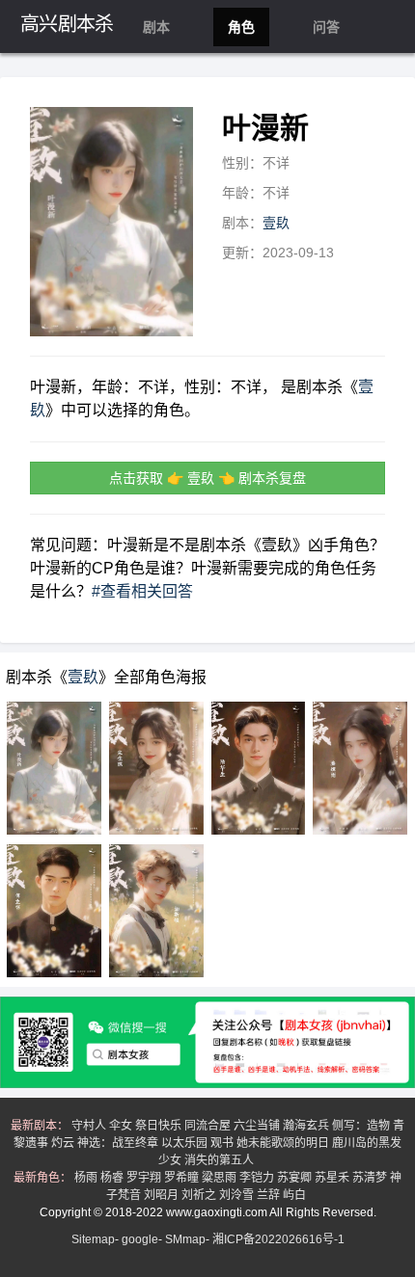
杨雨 (87, 1177)
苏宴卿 (296, 1177)
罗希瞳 (183, 1177)
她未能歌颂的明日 (284, 1143)
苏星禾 (333, 1177)
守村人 (90, 1125)
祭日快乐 (159, 1125)
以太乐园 (185, 1143)
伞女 (122, 1125)
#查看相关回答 (142, 591)
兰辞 (270, 1195)
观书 (223, 1143)
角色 (241, 27)
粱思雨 (220, 1177)
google (140, 1239)
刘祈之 (200, 1195)
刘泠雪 (238, 1195)
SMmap (185, 1239)
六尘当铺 (258, 1125)
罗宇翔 (145, 1177)
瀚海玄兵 (307, 1125)
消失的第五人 (220, 1160)
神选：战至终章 (119, 1143)
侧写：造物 (362, 1125)
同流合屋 (209, 1125)
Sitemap (93, 1239)
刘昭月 (162, 1195)
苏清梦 (371, 1177)
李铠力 (258, 1177)
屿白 (296, 1195)
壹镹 (276, 222)
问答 (326, 27)
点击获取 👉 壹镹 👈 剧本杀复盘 (207, 478)
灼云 (64, 1143)
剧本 (156, 27)
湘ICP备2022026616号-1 (278, 1239)
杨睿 (113, 1177)
